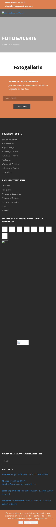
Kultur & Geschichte (10, 156)
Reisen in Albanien (9, 139)
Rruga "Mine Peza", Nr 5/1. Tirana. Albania (25, 474)
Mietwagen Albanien (10, 202)
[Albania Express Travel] (13, 13)
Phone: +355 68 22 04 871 (14, 3)
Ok (20, 522)
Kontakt (5, 210)
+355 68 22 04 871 (14, 481)
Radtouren (6, 160)
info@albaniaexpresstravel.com (18, 6)
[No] (52, 518)
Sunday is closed (9, 504)
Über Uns (6, 185)
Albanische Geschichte (11, 194)
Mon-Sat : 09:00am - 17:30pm (33, 490)
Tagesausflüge (8, 147)
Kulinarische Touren (10, 168)
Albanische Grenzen (10, 198)
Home (4, 44)
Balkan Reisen (8, 143)
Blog (4, 206)
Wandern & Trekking (10, 164)
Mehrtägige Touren (10, 151)
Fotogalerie (6, 190)
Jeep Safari (6, 172)
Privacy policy (31, 522)
